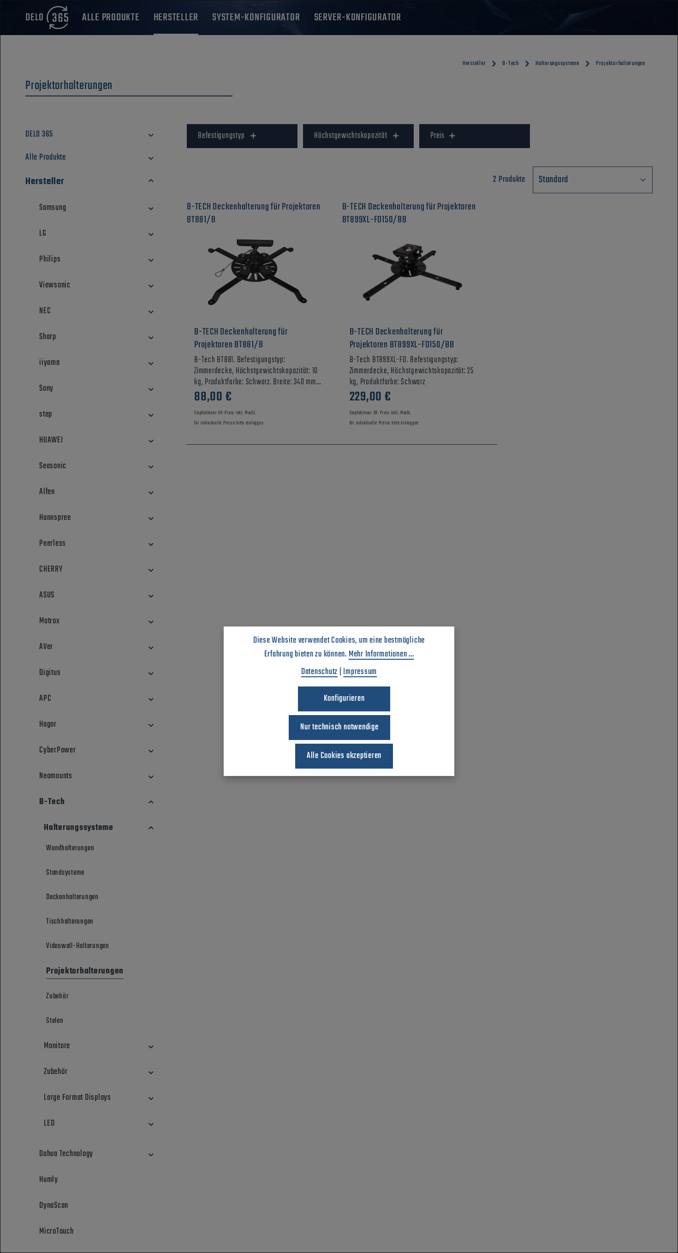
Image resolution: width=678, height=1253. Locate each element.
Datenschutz (319, 672)
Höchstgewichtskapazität (350, 136)
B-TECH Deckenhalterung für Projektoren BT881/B (241, 338)
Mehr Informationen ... (381, 654)
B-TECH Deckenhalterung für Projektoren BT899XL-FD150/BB (402, 338)
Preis (437, 136)
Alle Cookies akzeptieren (344, 756)
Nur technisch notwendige (339, 727)
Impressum (360, 672)
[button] (151, 134)
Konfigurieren (344, 698)
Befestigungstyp (221, 136)
